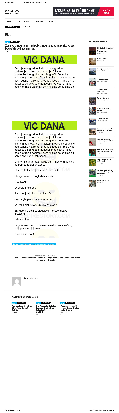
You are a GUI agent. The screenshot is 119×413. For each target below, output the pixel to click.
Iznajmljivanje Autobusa (29, 26)
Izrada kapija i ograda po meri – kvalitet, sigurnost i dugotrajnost (105, 172)
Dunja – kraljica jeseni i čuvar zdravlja (104, 160)
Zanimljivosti (38, 2)
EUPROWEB (16, 410)
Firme (44, 2)
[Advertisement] (47, 105)
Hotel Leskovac (102, 58)
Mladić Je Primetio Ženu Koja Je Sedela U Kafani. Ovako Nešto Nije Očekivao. (70, 309)
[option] (68, 27)
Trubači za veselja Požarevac (102, 90)
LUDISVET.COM (12, 10)
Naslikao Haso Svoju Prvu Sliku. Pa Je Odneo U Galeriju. (22, 308)
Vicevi (27, 2)
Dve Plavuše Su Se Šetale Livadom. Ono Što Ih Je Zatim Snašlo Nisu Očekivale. (46, 309)
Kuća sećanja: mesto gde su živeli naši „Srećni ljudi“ (105, 130)
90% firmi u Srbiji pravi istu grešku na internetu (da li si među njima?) (105, 49)
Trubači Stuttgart (102, 79)
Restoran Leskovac (103, 98)
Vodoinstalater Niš (103, 180)
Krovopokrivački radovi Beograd (98, 41)
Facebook (105, 2)
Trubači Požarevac (102, 119)
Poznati (32, 2)
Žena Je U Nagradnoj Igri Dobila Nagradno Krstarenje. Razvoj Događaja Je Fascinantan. (34, 244)
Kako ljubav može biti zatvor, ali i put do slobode (105, 140)
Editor (8, 51)
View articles (34, 278)
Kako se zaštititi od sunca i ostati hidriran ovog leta (105, 150)
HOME (23, 2)
